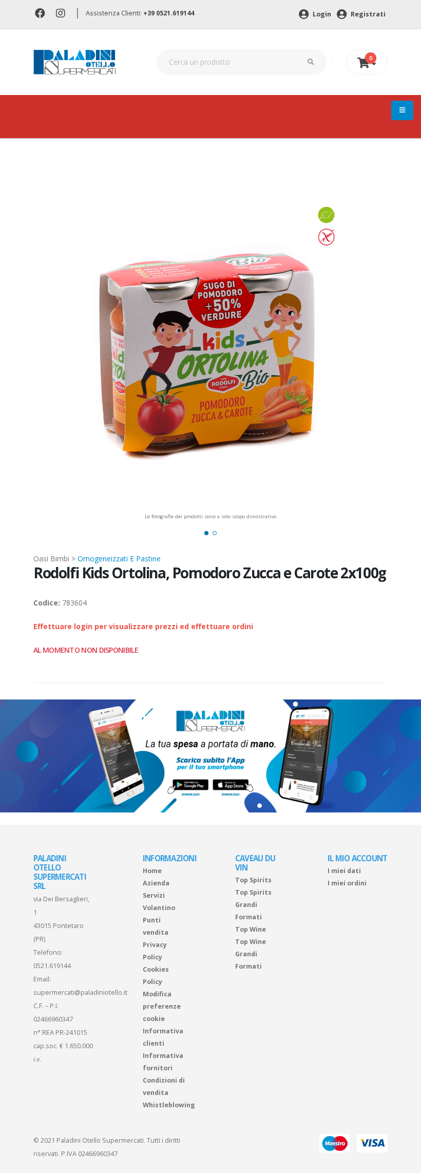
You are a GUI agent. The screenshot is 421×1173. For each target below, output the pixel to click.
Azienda (156, 883)
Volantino (159, 907)
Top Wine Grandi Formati (250, 954)
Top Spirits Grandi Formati (253, 904)
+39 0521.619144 (168, 13)
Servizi (154, 895)
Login (321, 14)
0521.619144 (52, 965)
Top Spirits (253, 880)
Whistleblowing (169, 1105)
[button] (206, 533)
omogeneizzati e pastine (119, 558)
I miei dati (344, 870)
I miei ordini (347, 883)
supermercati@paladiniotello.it (80, 992)
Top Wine (250, 929)
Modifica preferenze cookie (162, 1006)
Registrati (367, 14)
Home (152, 870)
